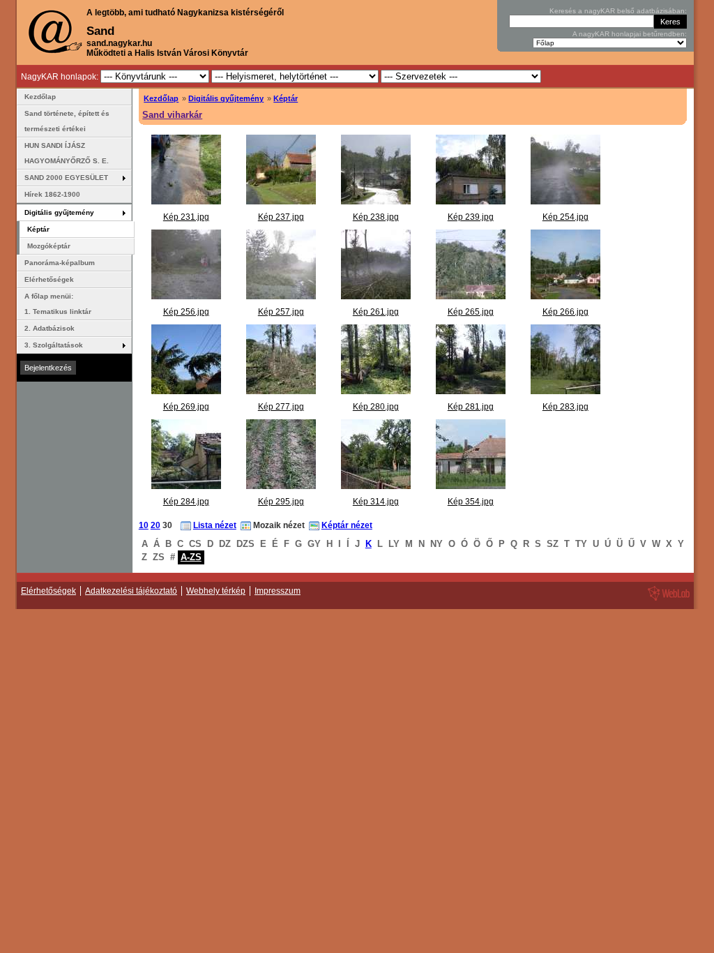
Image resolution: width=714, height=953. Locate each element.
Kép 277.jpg (281, 407)
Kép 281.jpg (471, 407)
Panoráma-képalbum (59, 263)
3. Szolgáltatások (53, 345)
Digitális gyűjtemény (226, 98)
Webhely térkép (215, 591)
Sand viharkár (172, 115)
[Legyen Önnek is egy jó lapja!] (667, 600)
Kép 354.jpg (471, 501)
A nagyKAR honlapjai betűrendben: (629, 34)
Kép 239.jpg (471, 217)
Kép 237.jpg (281, 217)
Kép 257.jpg (281, 312)
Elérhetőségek (49, 279)
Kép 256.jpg (186, 312)
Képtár (285, 98)
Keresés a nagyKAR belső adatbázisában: (618, 11)
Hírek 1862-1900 (52, 194)
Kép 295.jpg (281, 501)
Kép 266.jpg (565, 312)
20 (155, 525)
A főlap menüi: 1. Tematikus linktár (57, 303)
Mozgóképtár (48, 246)
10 (144, 525)
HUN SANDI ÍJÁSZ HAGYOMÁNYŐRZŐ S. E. (66, 153)
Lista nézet (214, 525)
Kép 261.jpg (376, 312)
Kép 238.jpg (376, 217)
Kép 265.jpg (471, 312)
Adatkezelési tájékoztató (131, 591)
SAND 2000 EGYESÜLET (66, 177)
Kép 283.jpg (565, 407)
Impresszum (278, 591)
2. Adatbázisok (49, 328)
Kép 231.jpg (186, 217)
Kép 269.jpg (186, 407)
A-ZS (191, 557)
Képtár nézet (346, 525)
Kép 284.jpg (186, 501)
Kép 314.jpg (376, 501)
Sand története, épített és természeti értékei (66, 121)
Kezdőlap (161, 98)
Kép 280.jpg (376, 407)
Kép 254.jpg (565, 217)
